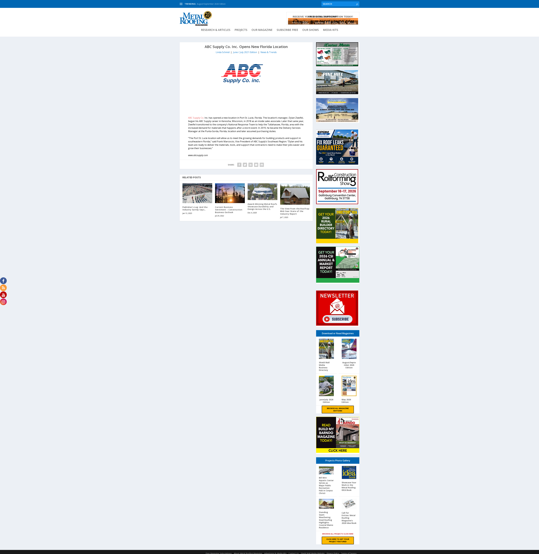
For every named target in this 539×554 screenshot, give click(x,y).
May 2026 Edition (346, 400)
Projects (241, 30)
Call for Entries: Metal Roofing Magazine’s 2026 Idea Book (349, 517)
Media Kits (330, 30)
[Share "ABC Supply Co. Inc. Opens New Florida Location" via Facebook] (239, 165)
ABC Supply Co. (196, 117)
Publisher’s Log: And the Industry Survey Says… (194, 208)
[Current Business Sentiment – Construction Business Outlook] (230, 193)
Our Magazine (262, 30)
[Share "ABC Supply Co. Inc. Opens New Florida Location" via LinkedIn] (250, 165)
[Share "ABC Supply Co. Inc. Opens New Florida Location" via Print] (262, 165)
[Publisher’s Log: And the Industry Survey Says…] (197, 193)
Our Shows (310, 30)
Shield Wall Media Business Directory (324, 366)
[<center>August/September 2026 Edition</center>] (349, 349)
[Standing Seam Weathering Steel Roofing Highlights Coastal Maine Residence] (326, 504)
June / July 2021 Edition (245, 52)
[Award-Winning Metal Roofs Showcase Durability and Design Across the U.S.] (262, 191)
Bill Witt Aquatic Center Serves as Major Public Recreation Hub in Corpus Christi (326, 485)
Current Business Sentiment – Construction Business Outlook (228, 209)
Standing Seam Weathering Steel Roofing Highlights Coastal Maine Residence (326, 520)
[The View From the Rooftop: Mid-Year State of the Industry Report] (295, 194)
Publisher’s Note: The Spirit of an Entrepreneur (218, 4)
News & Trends (269, 52)
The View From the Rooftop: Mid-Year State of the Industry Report (295, 211)
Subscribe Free (287, 30)
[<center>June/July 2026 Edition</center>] (326, 386)
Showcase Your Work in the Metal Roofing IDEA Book (349, 486)
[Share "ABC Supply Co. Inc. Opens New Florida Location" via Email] (256, 165)
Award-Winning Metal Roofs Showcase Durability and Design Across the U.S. (262, 206)
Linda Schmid (222, 52)
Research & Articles (215, 30)
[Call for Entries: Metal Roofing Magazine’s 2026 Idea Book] (349, 504)
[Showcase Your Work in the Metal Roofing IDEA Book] (349, 473)
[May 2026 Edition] (349, 386)
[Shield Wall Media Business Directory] (326, 349)
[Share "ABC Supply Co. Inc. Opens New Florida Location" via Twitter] (245, 165)
